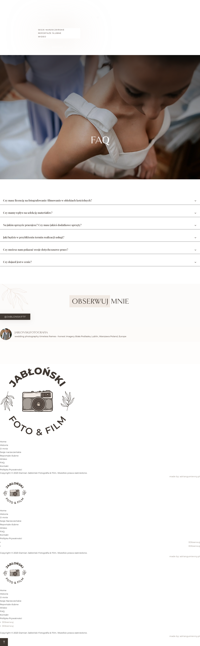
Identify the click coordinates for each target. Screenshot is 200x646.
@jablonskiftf (15, 316)
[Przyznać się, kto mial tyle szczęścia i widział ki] (50, 353)
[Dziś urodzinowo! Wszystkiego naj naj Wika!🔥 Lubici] (16, 353)
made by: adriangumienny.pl (184, 476)
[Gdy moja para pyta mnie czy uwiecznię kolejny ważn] (150, 353)
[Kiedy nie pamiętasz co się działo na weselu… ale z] (83, 353)
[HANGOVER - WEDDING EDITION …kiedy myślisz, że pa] (116, 353)
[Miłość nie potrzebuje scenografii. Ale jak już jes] (183, 353)
